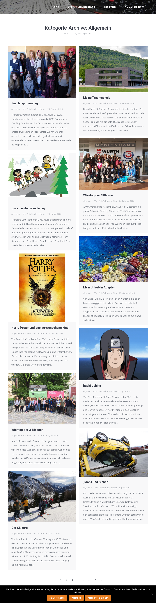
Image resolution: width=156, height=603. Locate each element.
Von (34, 109)
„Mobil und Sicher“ (96, 482)
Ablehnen (76, 598)
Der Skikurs (19, 528)
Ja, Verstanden (57, 598)
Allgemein (15, 109)
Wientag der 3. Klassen (27, 430)
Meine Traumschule (96, 98)
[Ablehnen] (152, 594)
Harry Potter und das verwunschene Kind (40, 328)
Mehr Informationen (98, 598)
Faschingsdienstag (24, 103)
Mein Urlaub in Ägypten (99, 287)
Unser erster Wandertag (28, 208)
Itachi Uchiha (92, 386)
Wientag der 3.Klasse (98, 195)
